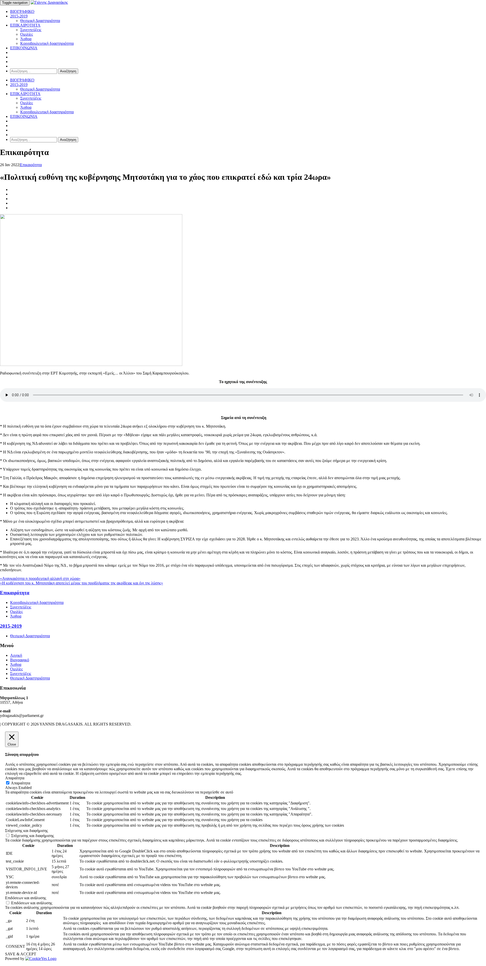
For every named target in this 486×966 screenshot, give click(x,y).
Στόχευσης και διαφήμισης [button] (26, 830)
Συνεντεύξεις (30, 30)
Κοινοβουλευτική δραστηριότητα (47, 43)
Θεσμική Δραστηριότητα (40, 20)
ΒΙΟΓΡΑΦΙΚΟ (22, 11)
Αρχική (16, 655)
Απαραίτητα (20, 783)
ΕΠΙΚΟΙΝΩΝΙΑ (23, 48)
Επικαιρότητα (31, 165)
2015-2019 (19, 16)
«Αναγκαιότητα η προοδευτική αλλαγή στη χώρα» (40, 578)
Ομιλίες (26, 34)
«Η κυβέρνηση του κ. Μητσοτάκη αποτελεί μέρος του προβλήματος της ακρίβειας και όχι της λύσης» (81, 583)
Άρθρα (25, 39)
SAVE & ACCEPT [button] (20, 954)
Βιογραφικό (19, 660)
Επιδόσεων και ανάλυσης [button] (25, 898)
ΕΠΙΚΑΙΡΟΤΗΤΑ (25, 25)
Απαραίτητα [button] (14, 778)
